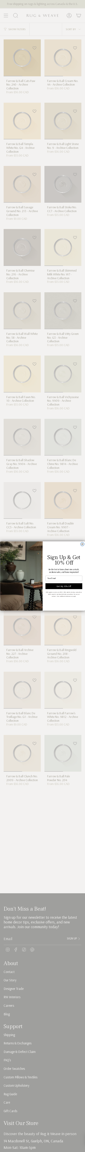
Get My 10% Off (64, 586)
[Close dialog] (82, 544)
